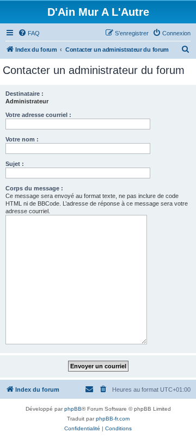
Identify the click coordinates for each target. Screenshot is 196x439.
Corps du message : (34, 188)
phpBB (73, 409)
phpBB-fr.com (113, 419)
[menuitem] (29, 33)
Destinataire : (24, 93)
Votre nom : (22, 139)
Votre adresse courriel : (38, 115)
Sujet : (14, 163)
